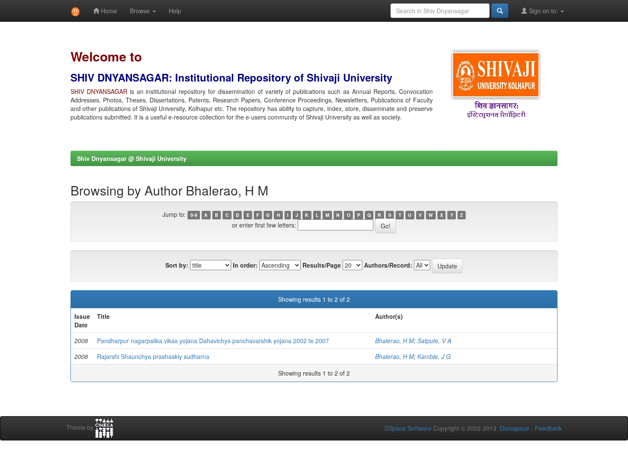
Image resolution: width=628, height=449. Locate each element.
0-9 (194, 215)
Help (175, 10)
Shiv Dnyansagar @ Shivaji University (132, 158)
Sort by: (176, 265)
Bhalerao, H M (394, 340)
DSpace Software (407, 428)
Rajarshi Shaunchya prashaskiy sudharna (153, 356)
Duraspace (514, 428)
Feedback (548, 428)
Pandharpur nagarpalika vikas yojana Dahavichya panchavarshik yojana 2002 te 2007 (213, 340)
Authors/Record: (388, 265)
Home (108, 10)
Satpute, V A (434, 340)
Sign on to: (543, 10)
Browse (141, 10)
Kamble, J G (434, 356)
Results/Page (321, 265)
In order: (245, 265)
